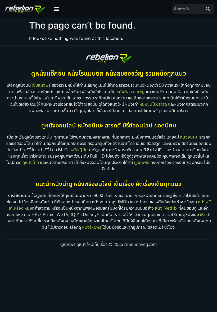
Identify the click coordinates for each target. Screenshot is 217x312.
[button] (56, 8)
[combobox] (188, 9)
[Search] (209, 9)
